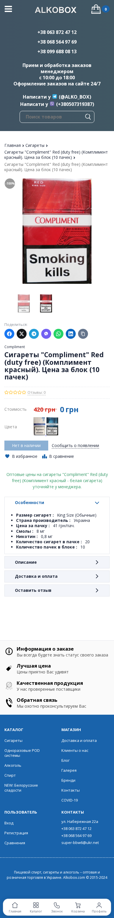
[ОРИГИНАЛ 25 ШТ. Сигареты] (40, 433)
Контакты (70, 790)
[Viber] (46, 334)
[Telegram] (34, 334)
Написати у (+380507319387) (57, 104)
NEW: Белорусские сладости (21, 788)
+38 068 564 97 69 (57, 42)
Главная (13, 145)
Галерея (69, 770)
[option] (24, 303)
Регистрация (16, 833)
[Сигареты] (52, 433)
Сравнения (14, 842)
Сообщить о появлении (75, 445)
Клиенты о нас (74, 750)
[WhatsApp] (58, 334)
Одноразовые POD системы (22, 753)
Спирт (10, 775)
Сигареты (35, 145)
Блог (65, 760)
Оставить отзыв (33, 590)
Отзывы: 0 (36, 392)
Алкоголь (12, 765)
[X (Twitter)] (22, 334)
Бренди (68, 780)
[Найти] (88, 117)
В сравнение (61, 456)
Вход (8, 823)
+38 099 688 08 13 (57, 51)
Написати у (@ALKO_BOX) (57, 97)
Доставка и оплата (36, 576)
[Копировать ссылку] (83, 334)
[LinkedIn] (71, 334)
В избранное (24, 456)
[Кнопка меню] (8, 9)
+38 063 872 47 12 (57, 32)
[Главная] (57, 11)
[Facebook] (9, 334)
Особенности (29, 502)
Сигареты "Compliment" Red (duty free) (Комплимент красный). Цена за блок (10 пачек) (56, 154)
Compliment (14, 346)
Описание (26, 562)
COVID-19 (69, 800)
